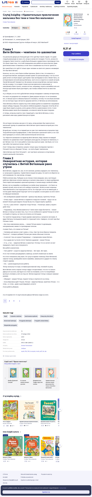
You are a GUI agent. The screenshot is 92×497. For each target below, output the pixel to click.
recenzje (76, 34)
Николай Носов (45, 423)
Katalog (26, 2)
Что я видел (6, 421)
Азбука (23, 348)
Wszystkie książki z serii (12, 364)
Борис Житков (7, 423)
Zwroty (5, 483)
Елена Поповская (26, 345)
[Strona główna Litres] (10, 2)
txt (43, 351)
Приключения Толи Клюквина (48, 421)
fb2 (26, 351)
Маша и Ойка (7, 457)
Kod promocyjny (7, 6)
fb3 (29, 351)
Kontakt (5, 477)
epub (22, 351)
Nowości (17, 6)
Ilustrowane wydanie (31, 316)
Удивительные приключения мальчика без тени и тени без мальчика (29, 421)
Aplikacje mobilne (59, 6)
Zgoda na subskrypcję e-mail (29, 480)
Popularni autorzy (46, 474)
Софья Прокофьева (9, 22)
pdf (41, 351)
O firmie (5, 474)
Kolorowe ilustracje (10, 321)
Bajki (5, 316)
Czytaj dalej (62, 488)
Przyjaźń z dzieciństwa (41, 321)
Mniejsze (16, 28)
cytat (84, 34)
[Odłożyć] (16, 402)
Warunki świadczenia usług (29, 474)
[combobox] (42, 2)
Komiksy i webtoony (46, 6)
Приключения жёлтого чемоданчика (47, 457)
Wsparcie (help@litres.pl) (10, 480)
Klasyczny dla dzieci (47, 316)
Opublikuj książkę (72, 6)
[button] (19, 301)
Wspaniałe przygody (10, 325)
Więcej (25, 28)
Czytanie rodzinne (15, 316)
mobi (37, 351)
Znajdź (58, 2)
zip (46, 351)
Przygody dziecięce (25, 321)
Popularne (25, 6)
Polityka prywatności (27, 477)
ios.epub (32, 351)
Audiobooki (33, 6)
